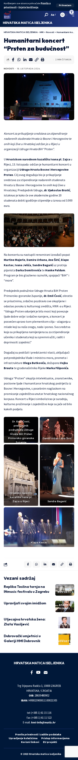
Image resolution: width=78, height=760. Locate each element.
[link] (71, 12)
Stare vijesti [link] (64, 607)
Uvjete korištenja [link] (28, 7)
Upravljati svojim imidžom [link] (25, 603)
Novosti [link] (9, 68)
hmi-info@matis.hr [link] (43, 722)
